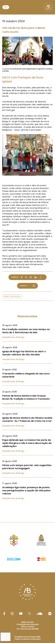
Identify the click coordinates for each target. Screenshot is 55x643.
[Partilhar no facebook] (21, 277)
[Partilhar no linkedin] (36, 277)
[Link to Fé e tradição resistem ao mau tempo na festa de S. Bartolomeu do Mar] (27, 331)
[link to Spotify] (50, 613)
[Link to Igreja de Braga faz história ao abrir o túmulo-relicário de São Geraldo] (27, 353)
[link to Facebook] (4, 613)
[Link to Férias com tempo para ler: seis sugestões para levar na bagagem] (27, 467)
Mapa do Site (27, 622)
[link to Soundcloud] (39, 613)
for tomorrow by (27, 629)
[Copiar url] (40, 277)
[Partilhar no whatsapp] (31, 277)
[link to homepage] (48, 7)
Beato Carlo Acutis (12, 296)
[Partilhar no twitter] (26, 277)
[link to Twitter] (29, 613)
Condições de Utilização (27, 624)
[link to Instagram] (12, 613)
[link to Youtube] (20, 613)
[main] (27, 255)
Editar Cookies (27, 627)
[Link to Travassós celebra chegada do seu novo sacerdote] (27, 375)
